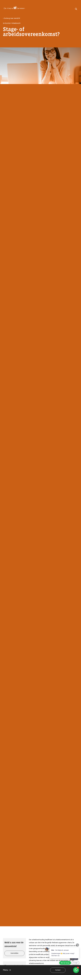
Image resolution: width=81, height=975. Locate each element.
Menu (5, 970)
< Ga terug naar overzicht (11, 18)
